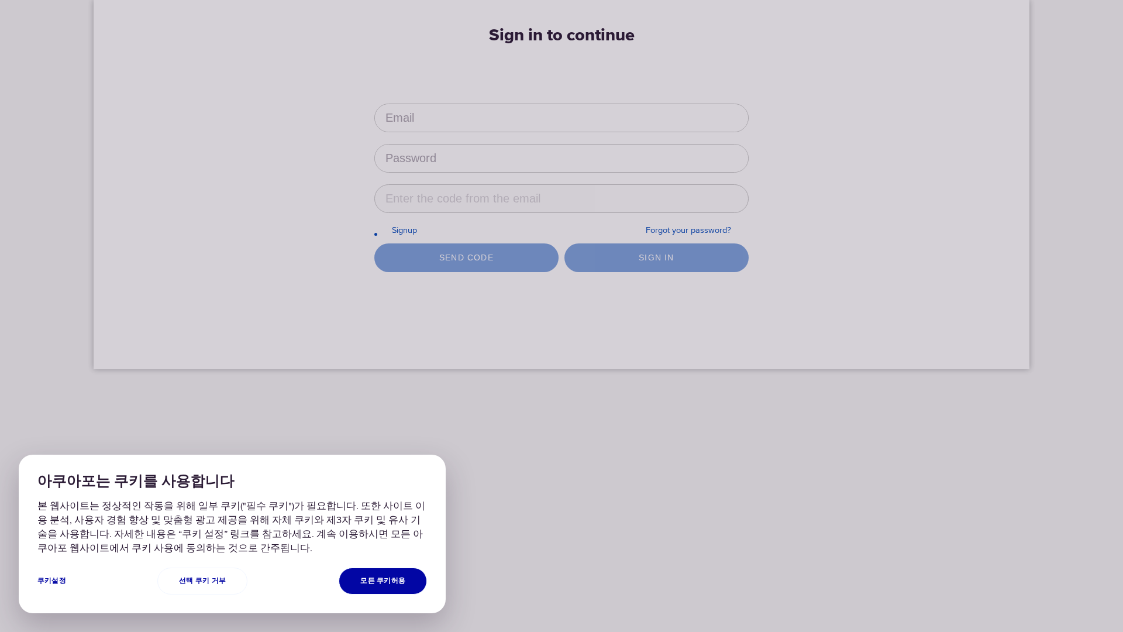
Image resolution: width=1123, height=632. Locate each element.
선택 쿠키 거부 (202, 581)
